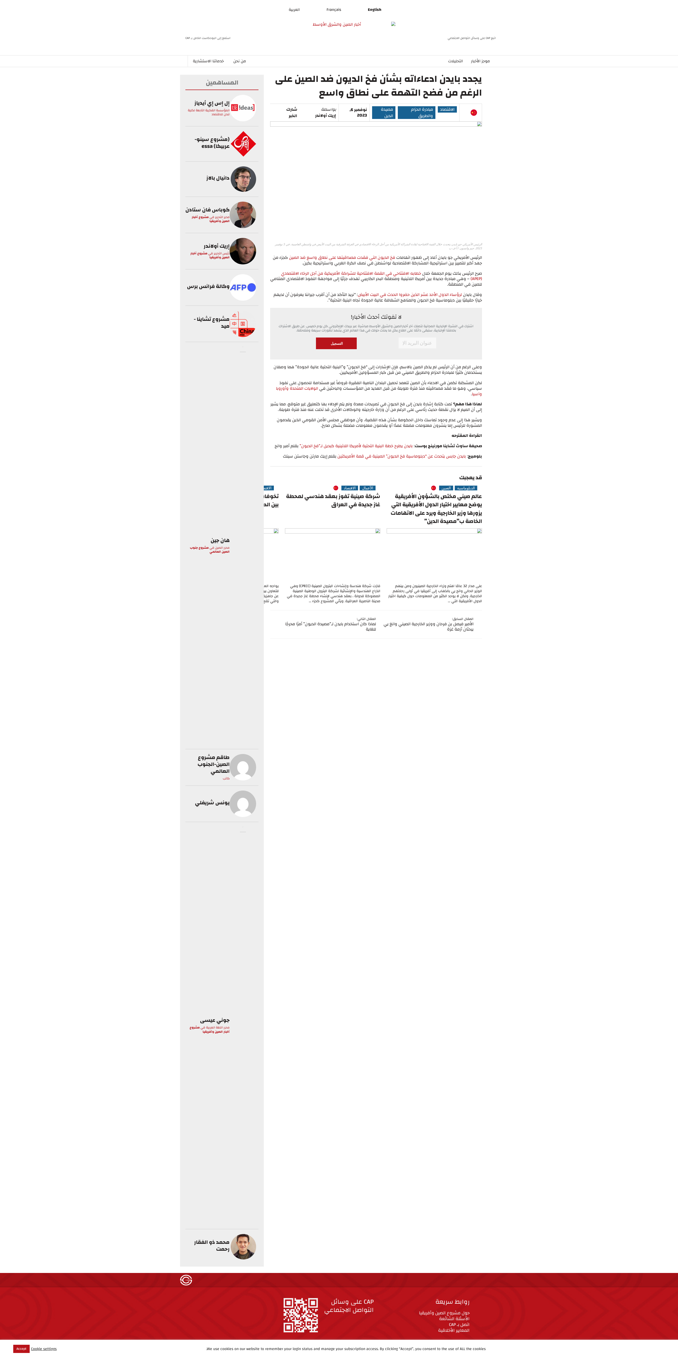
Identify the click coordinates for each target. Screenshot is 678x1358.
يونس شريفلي (212, 802)
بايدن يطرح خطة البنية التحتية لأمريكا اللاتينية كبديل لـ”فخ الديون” (356, 446)
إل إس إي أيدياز (212, 103)
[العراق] (327, 488)
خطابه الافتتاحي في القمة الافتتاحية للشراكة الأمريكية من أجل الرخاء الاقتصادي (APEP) (381, 276)
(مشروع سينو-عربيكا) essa (212, 142)
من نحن (239, 61)
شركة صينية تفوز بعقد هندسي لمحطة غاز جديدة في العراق (333, 500)
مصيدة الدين (387, 112)
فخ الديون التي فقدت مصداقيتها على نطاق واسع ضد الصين (342, 257)
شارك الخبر (291, 112)
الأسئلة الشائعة (454, 1319)
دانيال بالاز (218, 178)
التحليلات (455, 61)
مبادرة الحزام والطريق (422, 112)
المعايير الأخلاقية (454, 1330)
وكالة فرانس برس (208, 286)
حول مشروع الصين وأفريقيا (444, 1313)
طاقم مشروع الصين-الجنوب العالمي (214, 764)
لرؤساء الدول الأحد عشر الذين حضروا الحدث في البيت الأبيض (410, 295)
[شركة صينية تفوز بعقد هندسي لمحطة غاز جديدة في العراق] (332, 555)
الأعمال (367, 488)
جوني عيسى (215, 1020)
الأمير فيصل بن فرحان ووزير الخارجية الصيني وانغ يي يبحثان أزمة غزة (428, 626)
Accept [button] (21, 1349)
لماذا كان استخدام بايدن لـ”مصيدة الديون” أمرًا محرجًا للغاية (330, 626)
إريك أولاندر (325, 115)
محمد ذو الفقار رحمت (212, 1245)
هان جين (220, 540)
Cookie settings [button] (44, 1348)
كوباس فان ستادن (207, 210)
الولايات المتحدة (304, 388)
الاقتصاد (447, 109)
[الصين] (474, 112)
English (374, 9)
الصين (446, 488)
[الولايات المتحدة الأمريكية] (465, 112)
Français (334, 9)
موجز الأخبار (480, 61)
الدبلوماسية (466, 488)
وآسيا (477, 394)
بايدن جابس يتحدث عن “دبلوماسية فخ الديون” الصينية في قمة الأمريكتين (402, 456)
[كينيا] (419, 488)
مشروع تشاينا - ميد (212, 322)
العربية (294, 9)
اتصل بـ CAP (459, 1324)
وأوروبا (282, 388)
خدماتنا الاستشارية (208, 61)
